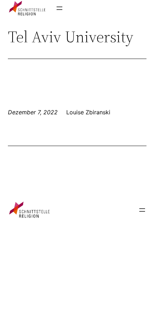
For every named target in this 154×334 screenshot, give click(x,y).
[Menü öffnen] (59, 8)
